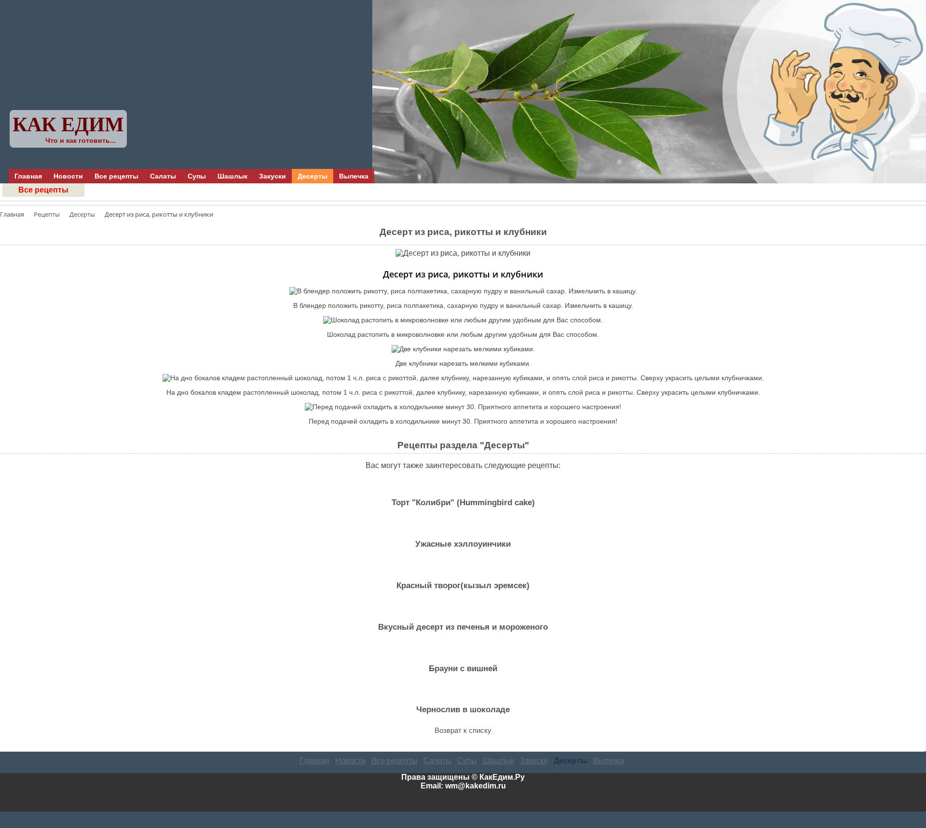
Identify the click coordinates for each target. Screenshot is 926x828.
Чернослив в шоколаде (463, 709)
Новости (68, 176)
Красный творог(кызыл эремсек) (463, 585)
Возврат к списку (463, 730)
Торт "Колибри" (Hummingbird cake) (463, 502)
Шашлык (232, 176)
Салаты (163, 176)
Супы (197, 176)
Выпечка (353, 176)
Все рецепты (116, 176)
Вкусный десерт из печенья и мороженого (463, 627)
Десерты (312, 176)
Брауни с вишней (463, 668)
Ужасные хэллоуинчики (463, 544)
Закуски (272, 176)
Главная (28, 176)
